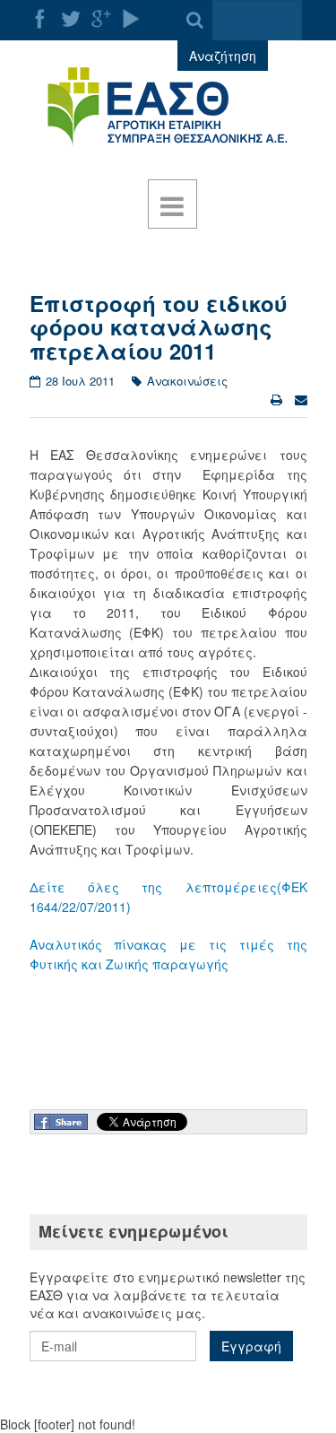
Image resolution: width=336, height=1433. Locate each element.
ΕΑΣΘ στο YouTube (131, 19)
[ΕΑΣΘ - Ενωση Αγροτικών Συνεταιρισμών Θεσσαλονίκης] (168, 108)
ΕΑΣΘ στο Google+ (101, 19)
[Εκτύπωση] (278, 399)
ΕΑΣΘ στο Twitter (71, 19)
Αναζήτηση (222, 56)
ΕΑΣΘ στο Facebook (40, 19)
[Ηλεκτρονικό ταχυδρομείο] (301, 399)
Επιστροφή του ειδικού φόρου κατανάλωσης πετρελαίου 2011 (159, 327)
